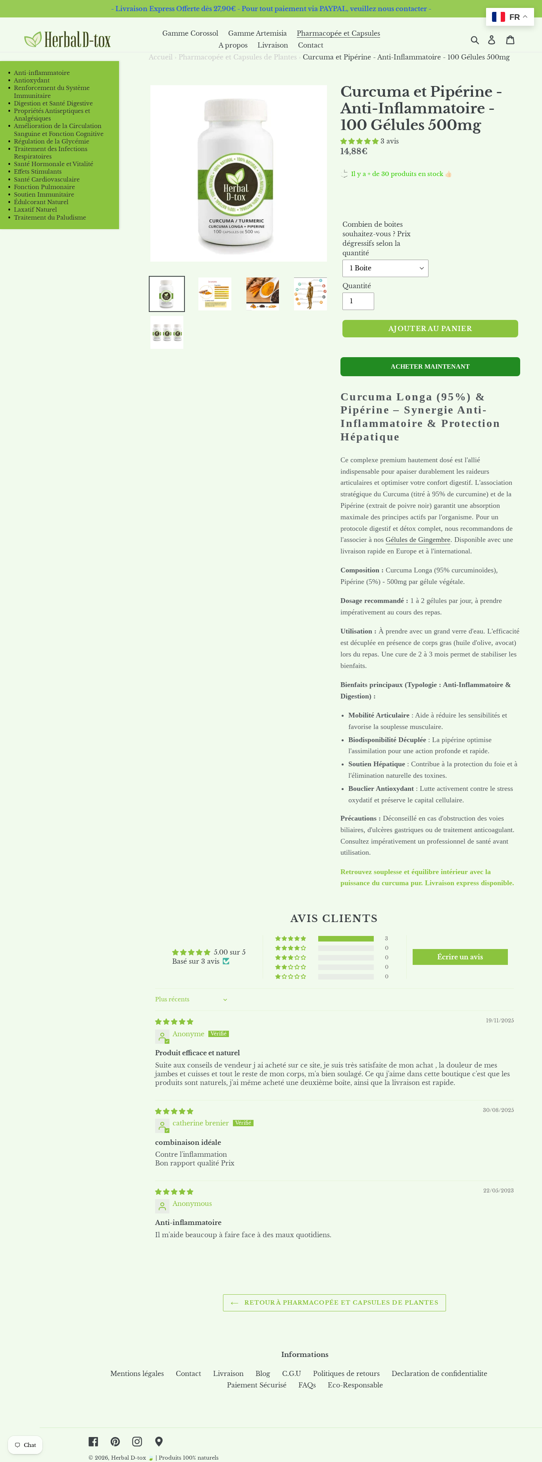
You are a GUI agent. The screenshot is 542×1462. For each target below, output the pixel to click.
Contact (188, 1374)
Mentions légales (137, 1374)
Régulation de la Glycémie (51, 141)
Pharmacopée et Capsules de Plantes (238, 57)
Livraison (228, 1374)
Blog (263, 1374)
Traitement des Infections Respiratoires (50, 152)
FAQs (307, 1385)
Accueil (163, 57)
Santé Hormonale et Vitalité (53, 164)
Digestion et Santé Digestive (53, 103)
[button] (360, 141)
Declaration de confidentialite (439, 1374)
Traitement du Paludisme (50, 217)
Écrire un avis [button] (460, 957)
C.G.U (291, 1374)
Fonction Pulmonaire (44, 187)
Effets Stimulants (38, 171)
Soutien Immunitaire (44, 194)
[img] (174, 1022)
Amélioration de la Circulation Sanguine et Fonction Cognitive (59, 129)
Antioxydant (32, 80)
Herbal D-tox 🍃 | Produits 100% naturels (165, 1457)
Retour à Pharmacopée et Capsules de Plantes (340, 1302)
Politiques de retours (346, 1374)
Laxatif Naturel (35, 209)
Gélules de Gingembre (418, 539)
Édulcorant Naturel (41, 202)
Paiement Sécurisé (256, 1385)
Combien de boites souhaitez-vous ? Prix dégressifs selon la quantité (376, 238)
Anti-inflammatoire (42, 73)
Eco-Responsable (355, 1385)
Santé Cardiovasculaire (47, 179)
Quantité (356, 286)
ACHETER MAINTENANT (430, 366)
